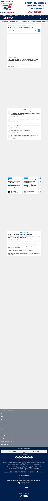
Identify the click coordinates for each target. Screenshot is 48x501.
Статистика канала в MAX (7, 441)
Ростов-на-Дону (11, 25)
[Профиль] (46, 18)
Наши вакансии (5, 432)
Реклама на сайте (5, 419)
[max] (25, 457)
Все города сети (5, 444)
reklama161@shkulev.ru (34, 471)
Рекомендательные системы (24, 478)
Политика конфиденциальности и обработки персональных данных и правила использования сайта (24, 480)
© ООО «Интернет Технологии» (24, 493)
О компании (4, 426)
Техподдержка (4, 435)
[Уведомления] (43, 18)
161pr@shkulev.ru (30, 473)
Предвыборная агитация (7, 438)
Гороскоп (32, 15)
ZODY (43, 15)
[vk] (19, 457)
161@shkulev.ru (29, 467)
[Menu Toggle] (1, 18)
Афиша (27, 15)
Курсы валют (38, 15)
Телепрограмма (22, 15)
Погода (16, 15)
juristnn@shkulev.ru (36, 468)
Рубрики (3, 416)
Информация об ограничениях (24, 475)
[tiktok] (31, 457)
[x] (28, 457)
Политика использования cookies (24, 477)
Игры (46, 15)
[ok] (22, 457)
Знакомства (11, 15)
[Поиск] (41, 18)
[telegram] (16, 457)
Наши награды (4, 429)
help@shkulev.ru (26, 469)
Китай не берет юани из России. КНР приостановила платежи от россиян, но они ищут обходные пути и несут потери (23, 61)
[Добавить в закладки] (39, 66)
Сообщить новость (5, 413)
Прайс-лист (4, 422)
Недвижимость (4, 15)
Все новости (18, 25)
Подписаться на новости (7, 410)
